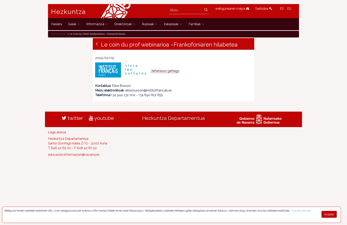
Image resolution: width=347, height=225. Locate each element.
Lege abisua (57, 132)
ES (282, 8)
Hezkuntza (68, 11)
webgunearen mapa (230, 8)
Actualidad (58, 34)
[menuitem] (56, 24)
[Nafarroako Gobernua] (259, 118)
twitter (74, 118)
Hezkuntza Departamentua (173, 118)
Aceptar (329, 214)
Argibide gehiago (301, 210)
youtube (103, 118)
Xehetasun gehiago (165, 71)
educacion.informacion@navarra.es (74, 155)
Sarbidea (262, 8)
